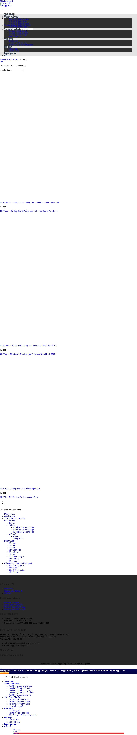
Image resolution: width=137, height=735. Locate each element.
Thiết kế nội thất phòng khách (20, 25)
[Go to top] (1, 668)
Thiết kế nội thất (11, 17)
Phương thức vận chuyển (15, 609)
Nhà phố (12, 534)
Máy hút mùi (9, 514)
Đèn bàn (12, 545)
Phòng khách (18, 539)
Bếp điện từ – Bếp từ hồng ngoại (21, 45)
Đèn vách (13, 561)
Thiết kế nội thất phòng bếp (19, 19)
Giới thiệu (8, 589)
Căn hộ (12, 523)
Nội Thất (8, 47)
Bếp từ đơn (13, 572)
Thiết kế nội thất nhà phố (18, 21)
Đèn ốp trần (14, 559)
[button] (1, 62)
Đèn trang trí (13, 41)
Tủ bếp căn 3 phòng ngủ (23, 527)
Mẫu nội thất (5, 59)
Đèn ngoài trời (15, 550)
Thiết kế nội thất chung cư (18, 27)
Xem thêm (4, 673)
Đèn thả (12, 548)
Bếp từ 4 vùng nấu (16, 570)
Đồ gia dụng (9, 516)
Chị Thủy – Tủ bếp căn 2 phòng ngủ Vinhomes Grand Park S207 (27, 354)
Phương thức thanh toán (14, 607)
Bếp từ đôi (13, 568)
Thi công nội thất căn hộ (18, 31)
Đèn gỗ (12, 554)
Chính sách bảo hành (13, 605)
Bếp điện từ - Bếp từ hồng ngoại (18, 563)
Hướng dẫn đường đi (13, 591)
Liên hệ (7, 55)
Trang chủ (8, 15)
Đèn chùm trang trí (17, 557)
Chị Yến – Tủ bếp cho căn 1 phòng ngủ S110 (19, 497)
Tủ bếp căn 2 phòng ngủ (23, 532)
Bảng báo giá (10, 53)
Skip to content (6, 1)
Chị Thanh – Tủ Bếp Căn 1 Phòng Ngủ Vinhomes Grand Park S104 (29, 211)
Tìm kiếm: (8, 677)
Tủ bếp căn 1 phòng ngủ (23, 530)
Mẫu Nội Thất (14, 51)
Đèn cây (12, 543)
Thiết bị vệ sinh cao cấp (18, 43)
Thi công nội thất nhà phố (18, 33)
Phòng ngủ (17, 536)
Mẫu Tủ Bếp (13, 49)
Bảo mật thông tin (11, 602)
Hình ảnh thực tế (15, 37)
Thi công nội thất (12, 29)
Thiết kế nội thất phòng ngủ (19, 23)
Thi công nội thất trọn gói (18, 35)
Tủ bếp (15, 59)
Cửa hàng (8, 39)
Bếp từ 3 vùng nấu (16, 565)
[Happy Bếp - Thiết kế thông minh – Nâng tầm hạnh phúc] (5, 4)
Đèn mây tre (14, 552)
